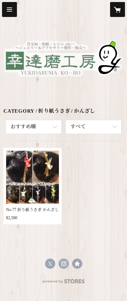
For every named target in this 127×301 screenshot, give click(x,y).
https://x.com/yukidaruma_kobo (50, 264)
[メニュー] (9, 9)
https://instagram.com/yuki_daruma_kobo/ (64, 264)
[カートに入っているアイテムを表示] (117, 9)
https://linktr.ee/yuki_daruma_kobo (77, 264)
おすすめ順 (23, 126)
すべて (78, 126)
